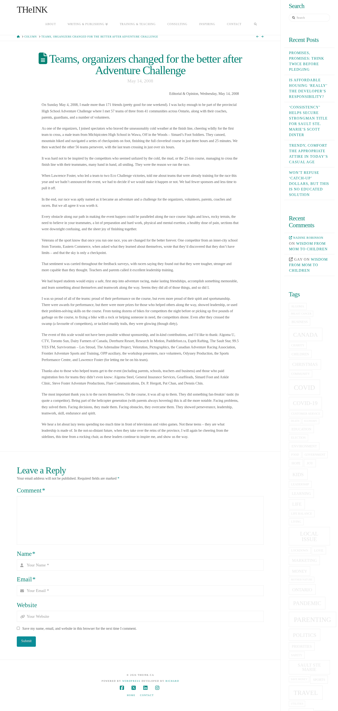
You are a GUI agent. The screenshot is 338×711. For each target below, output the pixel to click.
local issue (309, 536)
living (296, 521)
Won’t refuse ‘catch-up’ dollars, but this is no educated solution (309, 184)
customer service (305, 413)
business (300, 322)
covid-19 (305, 403)
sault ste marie (309, 667)
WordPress (131, 681)
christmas (305, 364)
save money (299, 679)
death (295, 421)
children (300, 354)
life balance (301, 513)
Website (27, 605)
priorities (302, 646)
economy (310, 421)
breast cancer (301, 313)
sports (319, 680)
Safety (296, 655)
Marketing (304, 560)
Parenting (312, 619)
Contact (147, 695)
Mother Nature (301, 579)
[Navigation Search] (255, 24)
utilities (297, 703)
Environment (304, 446)
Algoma (297, 306)
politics (304, 635)
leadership (300, 484)
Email (26, 579)
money (299, 571)
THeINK (32, 9)
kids (298, 474)
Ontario (302, 589)
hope (296, 463)
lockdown (299, 550)
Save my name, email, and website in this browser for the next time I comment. (79, 628)
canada (305, 335)
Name (26, 553)
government (315, 454)
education (301, 429)
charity (297, 345)
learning (301, 493)
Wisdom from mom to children (308, 264)
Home (131, 695)
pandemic (307, 603)
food (295, 454)
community (300, 374)
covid (304, 387)
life (297, 504)
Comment (31, 490)
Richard (172, 681)
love (318, 550)
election (298, 437)
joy (310, 463)
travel (306, 692)
